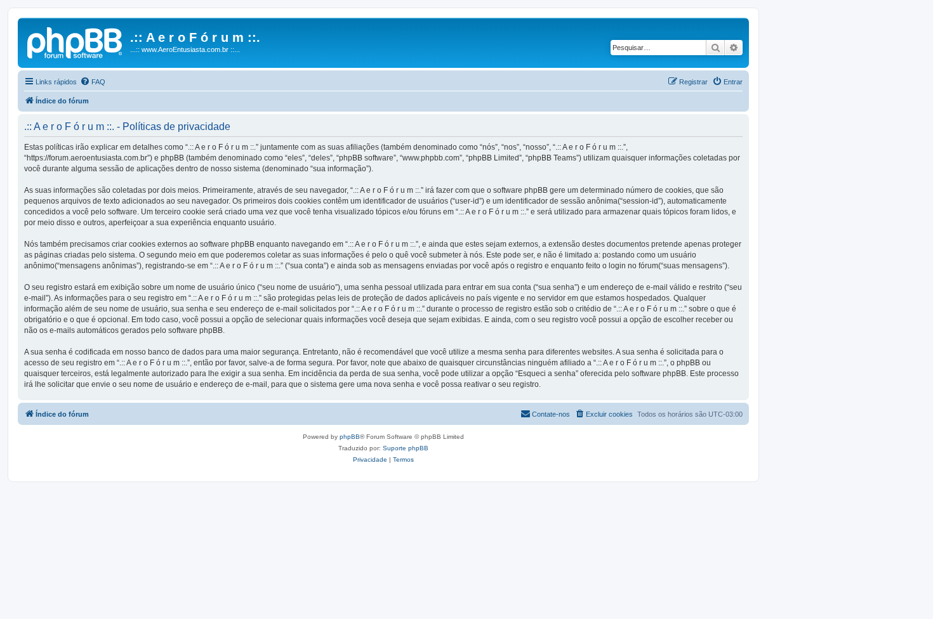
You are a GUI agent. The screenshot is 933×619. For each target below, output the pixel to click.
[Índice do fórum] (75, 41)
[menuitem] (92, 81)
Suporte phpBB (405, 448)
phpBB (350, 436)
